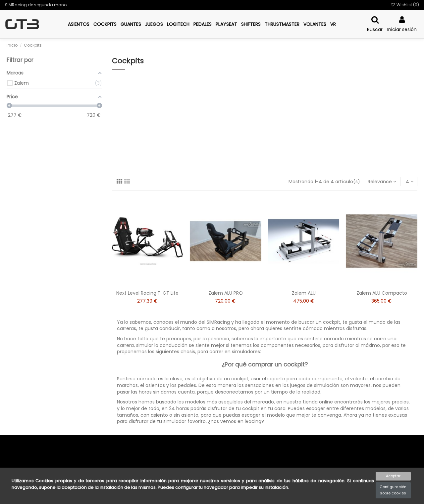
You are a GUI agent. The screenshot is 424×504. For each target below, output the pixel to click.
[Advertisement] (265, 122)
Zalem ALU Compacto (381, 293)
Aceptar (393, 476)
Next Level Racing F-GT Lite (147, 293)
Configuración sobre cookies (393, 490)
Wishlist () (407, 5)
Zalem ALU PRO (225, 293)
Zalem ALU (304, 293)
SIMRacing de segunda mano (36, 5)
